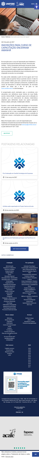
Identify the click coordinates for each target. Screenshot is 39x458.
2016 (29, 358)
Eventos (9, 328)
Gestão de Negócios (29, 288)
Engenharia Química (9, 288)
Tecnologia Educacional (9, 308)
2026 (29, 348)
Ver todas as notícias (19, 248)
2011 (29, 367)
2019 (29, 355)
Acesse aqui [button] (9, 456)
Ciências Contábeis (10, 269)
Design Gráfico (9, 272)
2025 (29, 350)
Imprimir (7, 133)
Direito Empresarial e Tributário (29, 281)
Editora (29, 320)
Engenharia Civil (10, 283)
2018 (29, 356)
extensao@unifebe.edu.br (29, 124)
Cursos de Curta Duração (9, 325)
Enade (9, 326)
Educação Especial (9, 276)
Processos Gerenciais (9, 301)
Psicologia (9, 303)
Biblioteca (9, 318)
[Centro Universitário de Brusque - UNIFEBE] (12, 4)
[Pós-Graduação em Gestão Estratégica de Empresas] (19, 163)
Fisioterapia (10, 289)
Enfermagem (9, 281)
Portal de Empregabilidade (29, 323)
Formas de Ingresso (9, 331)
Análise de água (29, 318)
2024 (29, 351)
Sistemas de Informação (9, 306)
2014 (29, 362)
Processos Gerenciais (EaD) (9, 309)
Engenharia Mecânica (9, 286)
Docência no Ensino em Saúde (29, 283)
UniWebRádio (9, 340)
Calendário (9, 321)
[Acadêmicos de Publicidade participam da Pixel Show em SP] (19, 229)
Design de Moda (9, 271)
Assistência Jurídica (29, 321)
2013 (29, 363)
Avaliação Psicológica (29, 266)
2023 (29, 353)
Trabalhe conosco (9, 348)
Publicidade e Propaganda (9, 304)
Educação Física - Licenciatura (9, 279)
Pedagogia (9, 296)
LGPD (9, 355)
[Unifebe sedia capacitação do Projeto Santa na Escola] (19, 196)
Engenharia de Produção (9, 284)
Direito (9, 274)
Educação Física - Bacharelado (10, 277)
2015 (29, 360)
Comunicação (9, 350)
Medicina (9, 294)
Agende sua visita (9, 351)
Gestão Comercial (9, 291)
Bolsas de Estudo (9, 320)
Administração (9, 266)
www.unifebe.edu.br (7, 88)
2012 (29, 365)
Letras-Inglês (9, 293)
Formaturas (10, 330)
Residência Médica (9, 338)
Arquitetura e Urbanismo (9, 267)
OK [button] (35, 454)
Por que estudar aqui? (9, 336)
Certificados (9, 323)
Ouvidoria (9, 353)
